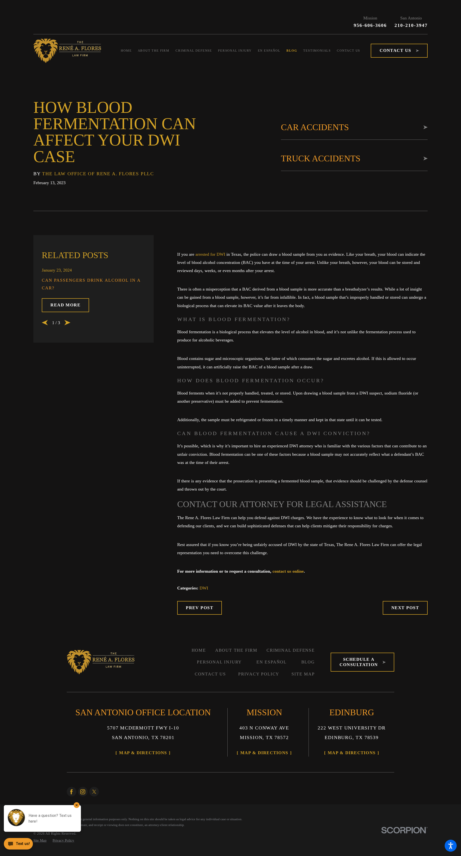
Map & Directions (143, 752)
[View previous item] (45, 323)
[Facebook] (71, 791)
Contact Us (210, 674)
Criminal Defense (291, 650)
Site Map (303, 674)
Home (199, 650)
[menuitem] (129, 50)
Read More (65, 305)
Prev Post (199, 607)
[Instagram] (83, 791)
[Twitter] (94, 791)
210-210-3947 (411, 25)
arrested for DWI (210, 254)
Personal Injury (219, 662)
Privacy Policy (258, 674)
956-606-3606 (370, 25)
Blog (308, 662)
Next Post (405, 607)
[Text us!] (18, 845)
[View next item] (67, 323)
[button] (451, 846)
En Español (271, 662)
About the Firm (236, 650)
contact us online (288, 571)
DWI (204, 588)
